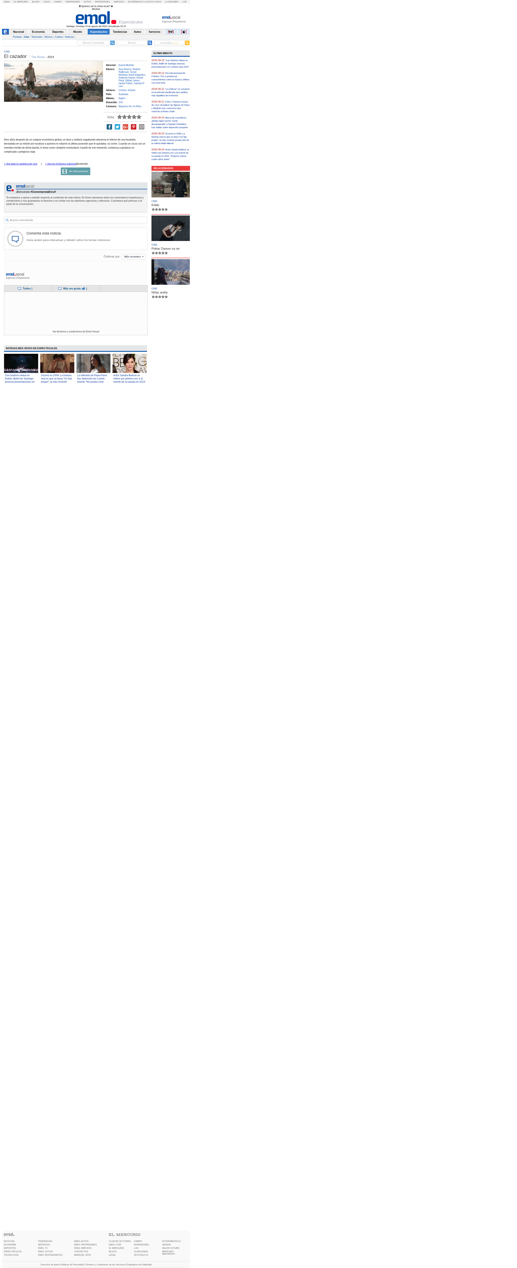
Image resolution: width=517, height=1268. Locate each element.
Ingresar (166, 21)
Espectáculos (98, 31)
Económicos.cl (136, 2)
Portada (17, 37)
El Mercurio (21, 2)
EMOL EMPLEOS (82, 1248)
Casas (157, 2)
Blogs (35, 2)
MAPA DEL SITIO (82, 1255)
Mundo (77, 31)
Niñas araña (159, 292)
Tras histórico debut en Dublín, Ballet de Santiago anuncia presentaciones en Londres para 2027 (170, 63)
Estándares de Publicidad (139, 1264)
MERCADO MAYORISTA (168, 1252)
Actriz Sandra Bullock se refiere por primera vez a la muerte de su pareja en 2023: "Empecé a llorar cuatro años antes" (129, 382)
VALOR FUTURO (171, 1248)
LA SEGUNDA (141, 1251)
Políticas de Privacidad (72, 1264)
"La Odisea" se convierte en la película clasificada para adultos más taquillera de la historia (170, 92)
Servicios (154, 31)
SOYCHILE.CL (141, 1255)
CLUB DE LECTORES (120, 1241)
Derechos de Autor (50, 1264)
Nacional (18, 31)
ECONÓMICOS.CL (171, 1241)
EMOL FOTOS (45, 1251)
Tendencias (120, 31)
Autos (87, 2)
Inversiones (73, 2)
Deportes (57, 31)
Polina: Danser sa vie (165, 248)
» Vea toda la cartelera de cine (20, 163)
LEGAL (112, 1255)
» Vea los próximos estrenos (60, 163)
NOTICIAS (9, 1241)
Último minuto (162, 53)
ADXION (166, 1244)
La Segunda (171, 2)
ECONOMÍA (10, 1244)
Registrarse (179, 21)
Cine (26, 37)
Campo (58, 2)
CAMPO (138, 1241)
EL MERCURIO (116, 1248)
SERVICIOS (44, 1244)
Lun (184, 2)
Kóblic (155, 205)
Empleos (119, 2)
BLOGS (113, 1251)
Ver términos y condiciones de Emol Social (76, 331)
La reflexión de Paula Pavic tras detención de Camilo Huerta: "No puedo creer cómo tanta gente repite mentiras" (92, 382)
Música (49, 37)
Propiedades (102, 2)
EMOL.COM (115, 1244)
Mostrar (96, 9)
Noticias (69, 37)
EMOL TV (43, 1248)
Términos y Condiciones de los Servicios (105, 1264)
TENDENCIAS (45, 1241)
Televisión (36, 37)
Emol (7, 2)
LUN (136, 1248)
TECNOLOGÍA (11, 1255)
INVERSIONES (141, 1244)
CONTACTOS (81, 1251)
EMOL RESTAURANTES (50, 1255)
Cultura (59, 37)
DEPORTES (10, 1248)
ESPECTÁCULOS (13, 1251)
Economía (38, 31)
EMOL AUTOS (81, 1241)
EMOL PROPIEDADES (85, 1244)
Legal (46, 2)
